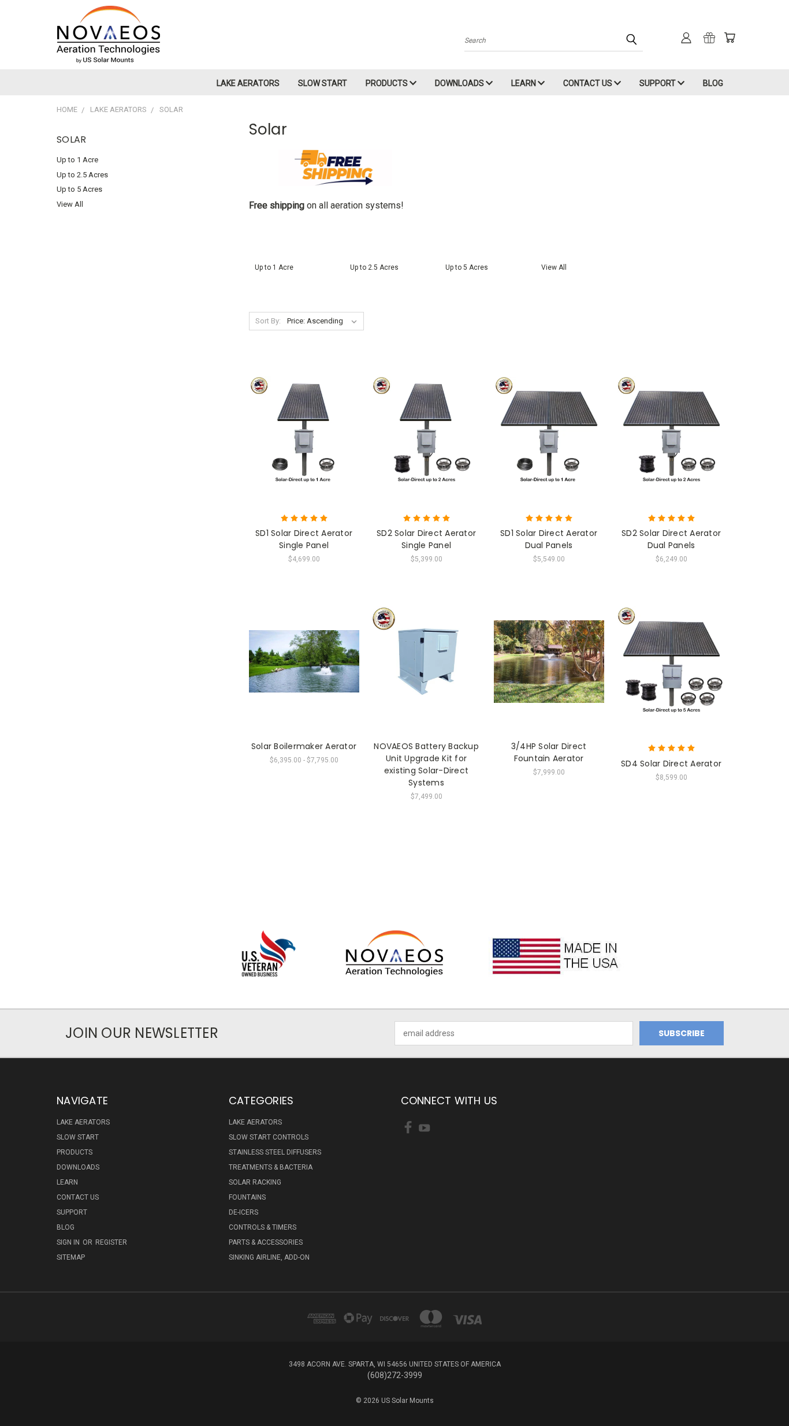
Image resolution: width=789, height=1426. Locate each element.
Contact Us (588, 83)
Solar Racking (255, 1182)
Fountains (247, 1197)
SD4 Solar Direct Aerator (671, 763)
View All (70, 204)
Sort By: (268, 321)
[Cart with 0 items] (729, 37)
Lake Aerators (248, 83)
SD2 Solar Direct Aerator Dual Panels (671, 539)
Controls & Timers (262, 1227)
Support (658, 83)
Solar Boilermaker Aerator (303, 746)
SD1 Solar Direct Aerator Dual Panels (548, 539)
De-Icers (243, 1212)
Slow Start (322, 83)
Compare (300, 430)
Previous (759, 1390)
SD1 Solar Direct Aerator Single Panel (303, 539)
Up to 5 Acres (79, 189)
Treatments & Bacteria (270, 1167)
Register (111, 1242)
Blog (713, 83)
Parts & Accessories (266, 1242)
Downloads (460, 83)
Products (388, 83)
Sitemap (71, 1257)
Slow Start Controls (268, 1137)
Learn (524, 83)
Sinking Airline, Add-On (269, 1257)
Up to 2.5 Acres (82, 174)
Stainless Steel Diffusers (275, 1152)
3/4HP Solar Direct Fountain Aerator (549, 752)
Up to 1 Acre (77, 159)
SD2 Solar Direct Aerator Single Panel (426, 539)
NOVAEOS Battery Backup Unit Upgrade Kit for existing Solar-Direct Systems (426, 764)
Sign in (69, 1242)
